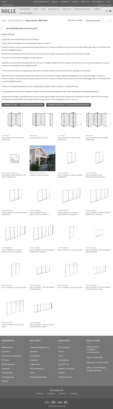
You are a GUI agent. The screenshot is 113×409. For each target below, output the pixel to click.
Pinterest (62, 393)
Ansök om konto (8, 5)
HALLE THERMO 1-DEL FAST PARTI (70, 250)
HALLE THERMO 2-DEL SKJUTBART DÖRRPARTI (70, 176)
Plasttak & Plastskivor (82, 9)
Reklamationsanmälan (104, 5)
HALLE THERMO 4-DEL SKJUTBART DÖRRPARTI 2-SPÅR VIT (98, 213)
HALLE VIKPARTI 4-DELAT (39, 138)
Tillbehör (96, 9)
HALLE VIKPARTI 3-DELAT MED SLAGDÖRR (13, 139)
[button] (4, 1)
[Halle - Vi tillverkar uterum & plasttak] (9, 11)
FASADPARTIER (73, 99)
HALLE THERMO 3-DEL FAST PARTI (70, 287)
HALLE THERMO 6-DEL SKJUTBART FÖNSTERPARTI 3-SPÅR (42, 326)
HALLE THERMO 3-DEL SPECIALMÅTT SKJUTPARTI (39, 213)
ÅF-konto (5, 360)
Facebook (39, 393)
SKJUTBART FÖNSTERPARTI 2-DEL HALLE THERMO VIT (14, 176)
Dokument (54, 2)
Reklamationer (7, 347)
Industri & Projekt (26, 13)
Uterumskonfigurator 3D (41, 2)
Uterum (35, 9)
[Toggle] (81, 347)
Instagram (51, 393)
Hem (4, 20)
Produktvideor (7, 373)
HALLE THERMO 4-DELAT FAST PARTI (13, 326)
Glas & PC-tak (66, 9)
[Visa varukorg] (110, 11)
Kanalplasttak (53, 9)
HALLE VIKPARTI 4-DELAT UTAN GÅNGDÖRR (69, 139)
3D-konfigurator (8, 377)
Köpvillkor (6, 351)
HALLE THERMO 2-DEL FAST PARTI (14, 287)
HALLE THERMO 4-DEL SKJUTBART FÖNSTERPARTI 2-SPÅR (98, 288)
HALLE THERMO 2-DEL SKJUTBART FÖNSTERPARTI (98, 251)
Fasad (43, 9)
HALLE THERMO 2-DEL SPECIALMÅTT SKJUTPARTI (95, 176)
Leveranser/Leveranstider (11, 356)
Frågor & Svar (85, 2)
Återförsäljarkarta (98, 2)
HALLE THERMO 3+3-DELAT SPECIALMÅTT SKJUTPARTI (12, 251)
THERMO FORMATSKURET (39, 175)
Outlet (108, 2)
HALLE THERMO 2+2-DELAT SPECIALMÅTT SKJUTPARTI (68, 213)
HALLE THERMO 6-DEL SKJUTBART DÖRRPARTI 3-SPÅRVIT (42, 251)
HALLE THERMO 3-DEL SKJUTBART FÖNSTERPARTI (42, 288)
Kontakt (5, 381)
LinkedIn (73, 393)
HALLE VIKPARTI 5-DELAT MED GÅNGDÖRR (97, 139)
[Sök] (106, 11)
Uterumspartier (24, 9)
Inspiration (75, 2)
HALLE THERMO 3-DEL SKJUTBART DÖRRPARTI (14, 213)
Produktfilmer (64, 2)
